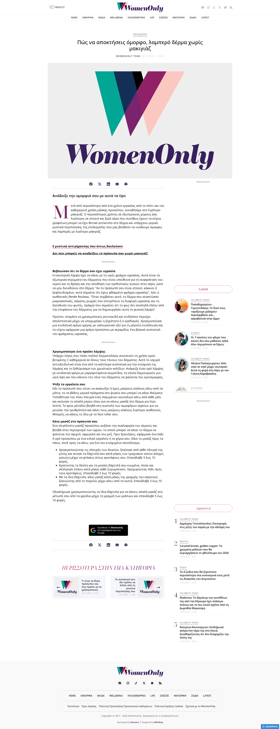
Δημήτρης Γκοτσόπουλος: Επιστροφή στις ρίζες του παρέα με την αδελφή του (205, 525)
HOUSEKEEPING (136, 17)
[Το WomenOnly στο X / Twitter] (218, 8)
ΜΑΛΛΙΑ (184, 541)
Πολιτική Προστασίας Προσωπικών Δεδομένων (125, 706)
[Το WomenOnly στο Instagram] (207, 8)
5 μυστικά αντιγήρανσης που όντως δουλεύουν (87, 246)
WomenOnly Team (128, 56)
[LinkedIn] (108, 184)
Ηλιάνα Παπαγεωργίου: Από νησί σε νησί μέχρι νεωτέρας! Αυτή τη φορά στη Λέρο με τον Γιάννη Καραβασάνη (210, 368)
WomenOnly (140, 672)
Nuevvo (135, 722)
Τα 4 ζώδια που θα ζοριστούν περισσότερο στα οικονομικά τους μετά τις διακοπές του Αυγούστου (204, 575)
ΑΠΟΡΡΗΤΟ (272, 726)
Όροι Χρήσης (89, 706)
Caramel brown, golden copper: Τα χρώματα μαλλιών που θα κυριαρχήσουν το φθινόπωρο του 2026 (204, 549)
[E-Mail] (117, 184)
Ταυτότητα (73, 706)
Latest (203, 289)
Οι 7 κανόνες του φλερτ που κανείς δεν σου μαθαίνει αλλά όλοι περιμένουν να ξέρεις (209, 341)
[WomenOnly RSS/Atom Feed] (229, 8)
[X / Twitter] (100, 184)
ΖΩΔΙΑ (193, 17)
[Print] (126, 184)
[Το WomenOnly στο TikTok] (212, 8)
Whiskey (158, 722)
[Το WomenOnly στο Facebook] (201, 8)
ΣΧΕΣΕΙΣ (163, 17)
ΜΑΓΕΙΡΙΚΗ (179, 17)
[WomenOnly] (140, 7)
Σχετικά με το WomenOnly (200, 706)
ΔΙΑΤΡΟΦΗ (197, 388)
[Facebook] (91, 184)
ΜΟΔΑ (101, 17)
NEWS (74, 17)
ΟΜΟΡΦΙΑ (87, 17)
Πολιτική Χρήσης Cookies (169, 706)
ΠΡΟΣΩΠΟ (140, 34)
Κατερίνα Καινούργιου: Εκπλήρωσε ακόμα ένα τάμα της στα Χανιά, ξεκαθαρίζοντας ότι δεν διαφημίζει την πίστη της (204, 632)
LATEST (205, 17)
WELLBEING (116, 17)
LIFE (152, 17)
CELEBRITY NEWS (200, 299)
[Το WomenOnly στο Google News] (224, 8)
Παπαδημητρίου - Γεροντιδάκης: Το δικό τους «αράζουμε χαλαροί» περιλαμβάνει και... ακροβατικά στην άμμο (208, 311)
